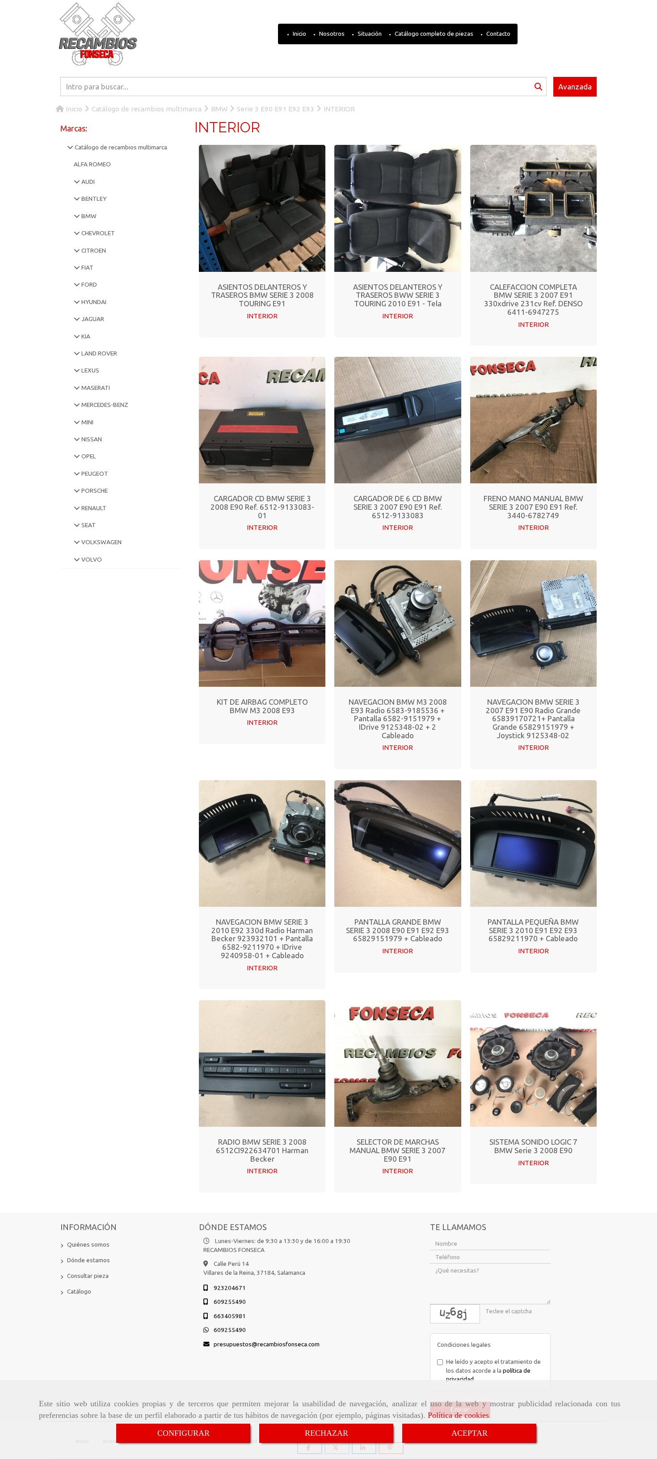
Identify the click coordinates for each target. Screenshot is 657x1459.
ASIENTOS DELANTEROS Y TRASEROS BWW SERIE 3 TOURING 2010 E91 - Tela (397, 295)
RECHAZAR (326, 1433)
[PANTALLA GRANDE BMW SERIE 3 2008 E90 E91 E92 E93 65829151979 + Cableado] (398, 843)
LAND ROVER (98, 353)
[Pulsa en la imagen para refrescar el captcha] (455, 1314)
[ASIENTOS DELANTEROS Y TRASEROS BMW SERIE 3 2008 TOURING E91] (262, 208)
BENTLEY (93, 198)
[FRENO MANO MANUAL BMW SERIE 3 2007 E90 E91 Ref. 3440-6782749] (533, 420)
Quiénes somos (88, 1244)
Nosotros (331, 33)
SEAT (88, 525)
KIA (85, 336)
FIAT (86, 267)
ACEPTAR (469, 1433)
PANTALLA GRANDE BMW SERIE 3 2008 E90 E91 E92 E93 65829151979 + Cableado (397, 930)
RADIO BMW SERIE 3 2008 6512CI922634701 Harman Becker (262, 1150)
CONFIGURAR (183, 1433)
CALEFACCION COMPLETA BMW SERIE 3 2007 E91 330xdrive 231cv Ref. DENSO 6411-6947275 (533, 299)
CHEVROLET (97, 233)
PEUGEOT (94, 473)
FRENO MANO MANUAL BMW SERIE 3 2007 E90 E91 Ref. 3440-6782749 (533, 506)
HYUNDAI (93, 301)
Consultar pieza (88, 1275)
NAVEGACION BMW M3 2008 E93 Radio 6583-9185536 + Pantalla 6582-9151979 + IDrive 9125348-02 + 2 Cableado (398, 719)
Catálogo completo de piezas (433, 33)
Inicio (298, 33)
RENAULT (93, 508)
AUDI (87, 181)
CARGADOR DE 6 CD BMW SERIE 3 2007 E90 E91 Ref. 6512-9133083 (398, 506)
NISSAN (91, 439)
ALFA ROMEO (92, 164)
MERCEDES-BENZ (104, 404)
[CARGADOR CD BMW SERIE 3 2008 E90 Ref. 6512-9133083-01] (262, 420)
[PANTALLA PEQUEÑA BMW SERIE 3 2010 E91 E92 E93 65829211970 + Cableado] (533, 843)
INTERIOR (262, 316)
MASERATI (95, 387)
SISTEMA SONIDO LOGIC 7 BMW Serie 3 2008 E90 (533, 1146)
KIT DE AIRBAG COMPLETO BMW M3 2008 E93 (262, 706)
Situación (369, 33)
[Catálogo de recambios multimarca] (70, 147)
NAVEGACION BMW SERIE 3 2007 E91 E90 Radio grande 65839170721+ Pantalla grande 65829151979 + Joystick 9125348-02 (533, 719)
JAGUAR (92, 318)
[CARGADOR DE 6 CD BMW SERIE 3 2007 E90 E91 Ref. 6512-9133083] (398, 420)
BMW (88, 216)
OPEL (88, 456)
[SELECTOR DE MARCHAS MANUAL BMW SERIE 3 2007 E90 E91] (398, 1064)
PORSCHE (94, 490)
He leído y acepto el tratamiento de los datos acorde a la (493, 1370)
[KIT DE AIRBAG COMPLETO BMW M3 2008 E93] (262, 623)
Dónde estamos (88, 1260)
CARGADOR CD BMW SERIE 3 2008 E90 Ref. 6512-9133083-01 (262, 506)
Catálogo (79, 1291)
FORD (88, 284)
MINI (86, 422)
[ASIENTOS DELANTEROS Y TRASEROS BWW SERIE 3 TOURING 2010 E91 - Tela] (398, 208)
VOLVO (91, 559)
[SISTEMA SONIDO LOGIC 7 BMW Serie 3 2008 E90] (533, 1064)
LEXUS (89, 370)
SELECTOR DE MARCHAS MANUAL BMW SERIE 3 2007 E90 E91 (398, 1150)
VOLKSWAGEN (101, 542)
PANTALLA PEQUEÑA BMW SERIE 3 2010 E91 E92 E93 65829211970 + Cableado (533, 930)
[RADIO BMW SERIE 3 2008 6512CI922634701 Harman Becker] (262, 1064)
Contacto (497, 33)
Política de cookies (458, 1415)
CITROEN (93, 250)
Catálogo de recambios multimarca (120, 147)
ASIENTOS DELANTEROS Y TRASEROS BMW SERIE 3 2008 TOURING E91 (262, 295)
